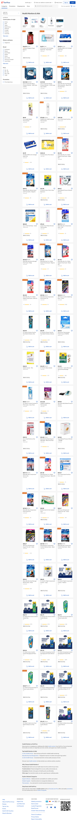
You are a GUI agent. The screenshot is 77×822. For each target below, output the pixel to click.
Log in (72, 2)
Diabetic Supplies (26, 781)
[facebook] (47, 808)
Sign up (66, 2)
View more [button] (5, 36)
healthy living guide (41, 790)
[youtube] (51, 808)
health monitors (52, 746)
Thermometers (25, 783)
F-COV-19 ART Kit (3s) (27, 753)
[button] (69, 6)
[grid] (47, 22)
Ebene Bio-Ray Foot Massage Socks (30, 755)
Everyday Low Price (53, 788)
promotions (69, 788)
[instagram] (55, 808)
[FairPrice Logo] (6, 2)
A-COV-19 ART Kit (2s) (27, 757)
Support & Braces (26, 778)
